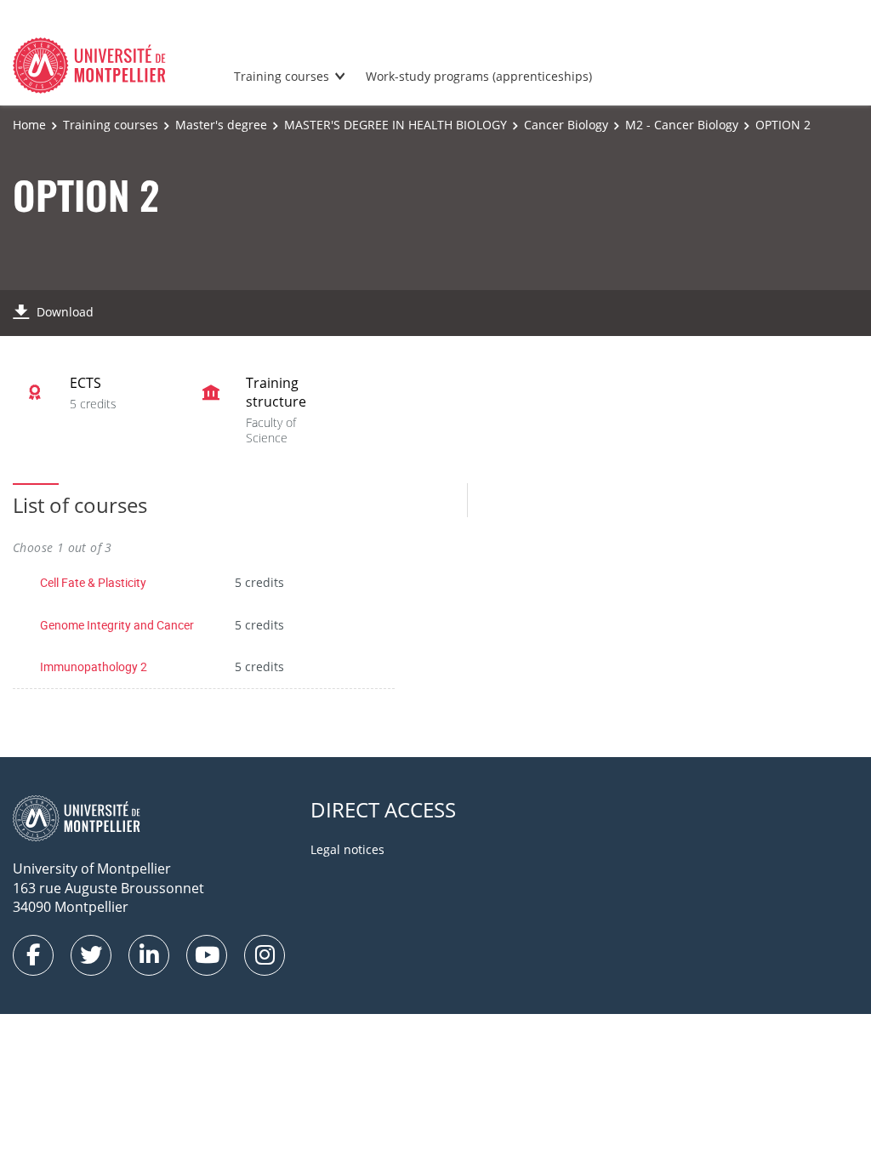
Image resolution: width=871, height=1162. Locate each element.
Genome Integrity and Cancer (117, 625)
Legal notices (347, 849)
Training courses (281, 76)
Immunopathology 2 (93, 666)
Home (29, 125)
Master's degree (221, 125)
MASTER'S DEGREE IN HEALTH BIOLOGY (395, 125)
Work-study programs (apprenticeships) (479, 76)
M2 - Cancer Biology (681, 125)
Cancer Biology (566, 125)
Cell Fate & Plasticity (93, 582)
